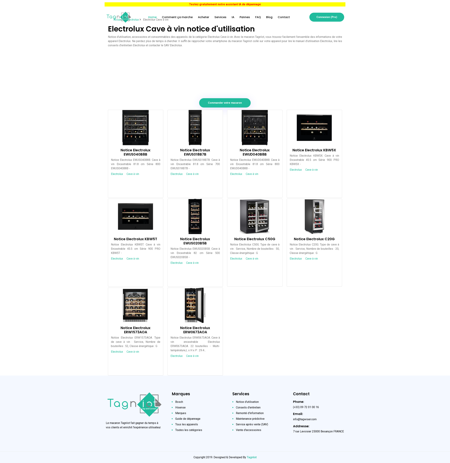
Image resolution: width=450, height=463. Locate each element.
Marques (180, 413)
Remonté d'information (250, 413)
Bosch (179, 402)
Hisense (180, 407)
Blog (269, 17)
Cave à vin (133, 174)
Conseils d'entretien (248, 407)
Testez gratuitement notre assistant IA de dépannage (225, 4)
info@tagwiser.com (305, 419)
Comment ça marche (177, 17)
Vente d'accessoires (248, 430)
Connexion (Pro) (326, 17)
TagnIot (252, 457)
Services (220, 17)
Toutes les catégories (188, 430)
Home (152, 17)
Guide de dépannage (187, 418)
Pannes (245, 17)
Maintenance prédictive (250, 418)
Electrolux (117, 174)
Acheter (203, 17)
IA (233, 17)
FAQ (258, 17)
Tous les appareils (186, 424)
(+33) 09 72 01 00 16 (306, 407)
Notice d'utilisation (247, 402)
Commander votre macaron (225, 102)
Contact (284, 17)
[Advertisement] (225, 72)
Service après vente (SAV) (252, 424)
